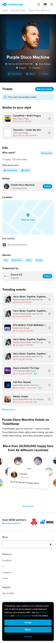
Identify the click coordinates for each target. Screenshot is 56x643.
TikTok (5, 578)
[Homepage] (12, 4)
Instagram (6, 572)
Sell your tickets (44, 89)
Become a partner (11, 523)
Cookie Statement (23, 615)
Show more (46, 153)
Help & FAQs (8, 593)
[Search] (38, 4)
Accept (28, 622)
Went (31, 73)
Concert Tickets (18, 10)
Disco (28, 260)
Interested (16, 73)
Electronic (17, 260)
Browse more (8, 409)
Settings (28, 636)
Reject (28, 629)
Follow (47, 186)
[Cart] (45, 4)
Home (5, 10)
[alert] (28, 621)
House (39, 260)
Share (45, 73)
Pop (6, 260)
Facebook (7, 560)
